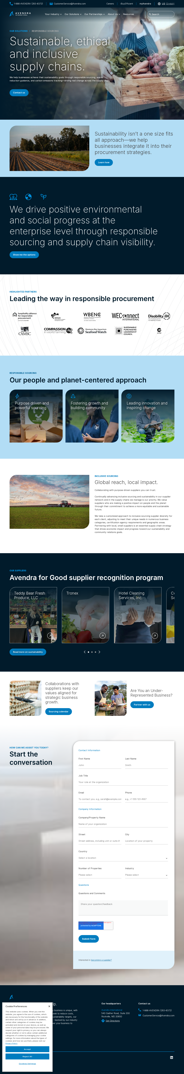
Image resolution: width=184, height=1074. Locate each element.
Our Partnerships (93, 14)
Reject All (27, 1056)
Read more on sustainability (28, 652)
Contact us (19, 92)
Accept (27, 1049)
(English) (168, 3)
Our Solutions (72, 14)
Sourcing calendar (58, 711)
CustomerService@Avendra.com (70, 3)
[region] (27, 1037)
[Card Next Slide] (99, 652)
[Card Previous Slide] (85, 652)
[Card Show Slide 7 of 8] (95, 652)
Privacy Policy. (12, 1043)
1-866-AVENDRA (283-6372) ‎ (157, 1010)
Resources (128, 14)
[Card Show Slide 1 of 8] (88, 652)
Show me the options (24, 254)
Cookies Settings (27, 1064)
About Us (113, 14)
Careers (110, 3)
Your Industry (52, 14)
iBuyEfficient (127, 3)
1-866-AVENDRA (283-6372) (28, 3)
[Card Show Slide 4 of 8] (92, 652)
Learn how (103, 162)
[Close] (49, 1006)
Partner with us (142, 704)
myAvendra (145, 3)
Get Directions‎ (113, 1020)
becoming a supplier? (101, 960)
